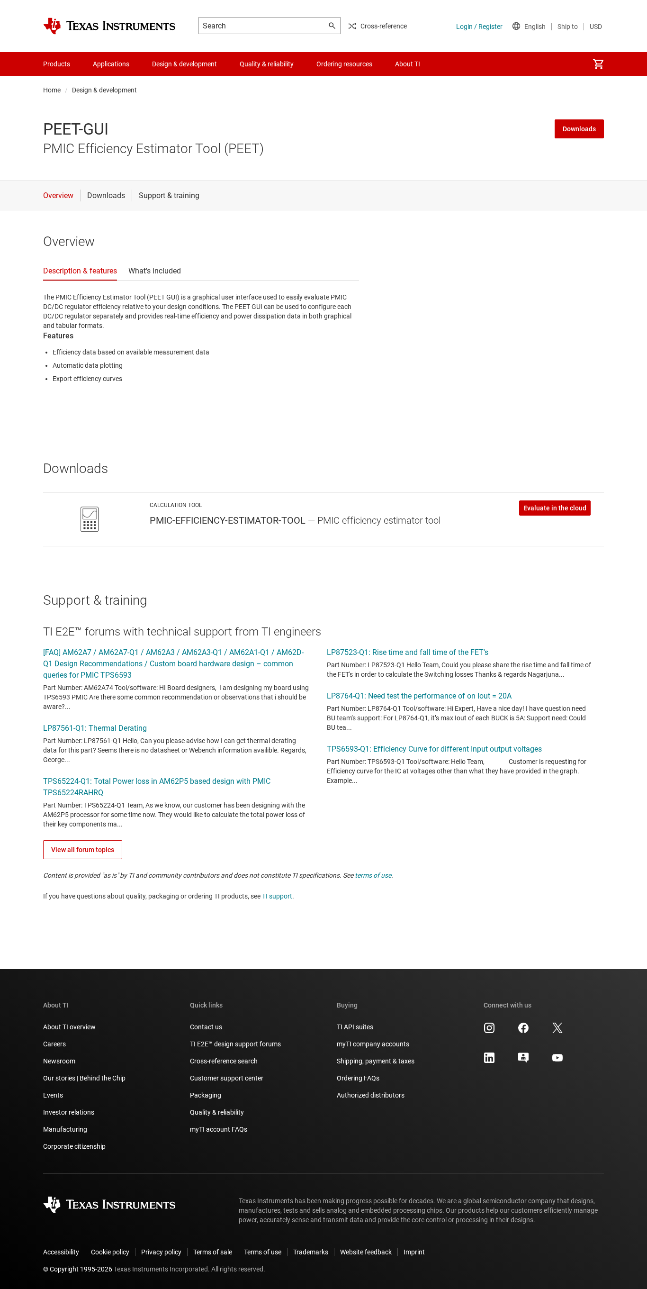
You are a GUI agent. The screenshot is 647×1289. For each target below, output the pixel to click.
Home (52, 90)
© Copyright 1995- (77, 1269)
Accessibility (61, 1252)
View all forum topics (82, 849)
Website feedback (366, 1252)
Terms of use (262, 1252)
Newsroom (59, 1061)
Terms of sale (212, 1252)
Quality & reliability (217, 1112)
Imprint (414, 1252)
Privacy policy (161, 1252)
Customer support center (226, 1078)
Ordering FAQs (358, 1078)
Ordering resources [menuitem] (344, 64)
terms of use (373, 875)
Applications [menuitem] (111, 64)
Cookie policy (110, 1252)
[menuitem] (598, 64)
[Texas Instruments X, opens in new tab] (557, 1031)
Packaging (205, 1095)
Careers (54, 1044)
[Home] (109, 26)
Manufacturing (65, 1129)
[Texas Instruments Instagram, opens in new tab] (489, 1031)
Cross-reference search (224, 1061)
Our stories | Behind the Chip (84, 1078)
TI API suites (355, 1027)
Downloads (579, 129)
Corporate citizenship (74, 1146)
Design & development (104, 90)
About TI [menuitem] (407, 64)
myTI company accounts (373, 1044)
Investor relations (68, 1112)
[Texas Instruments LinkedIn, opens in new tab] (489, 1061)
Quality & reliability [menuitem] (267, 64)
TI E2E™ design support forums (235, 1044)
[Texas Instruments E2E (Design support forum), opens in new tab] (523, 1061)
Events (53, 1095)
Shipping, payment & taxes (375, 1061)
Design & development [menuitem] (184, 64)
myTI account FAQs (218, 1129)
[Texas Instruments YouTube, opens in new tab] (557, 1061)
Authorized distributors (370, 1095)
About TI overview (69, 1027)
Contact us (206, 1027)
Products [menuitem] (56, 64)
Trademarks (310, 1252)
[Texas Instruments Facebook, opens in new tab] (523, 1031)
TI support (277, 896)
